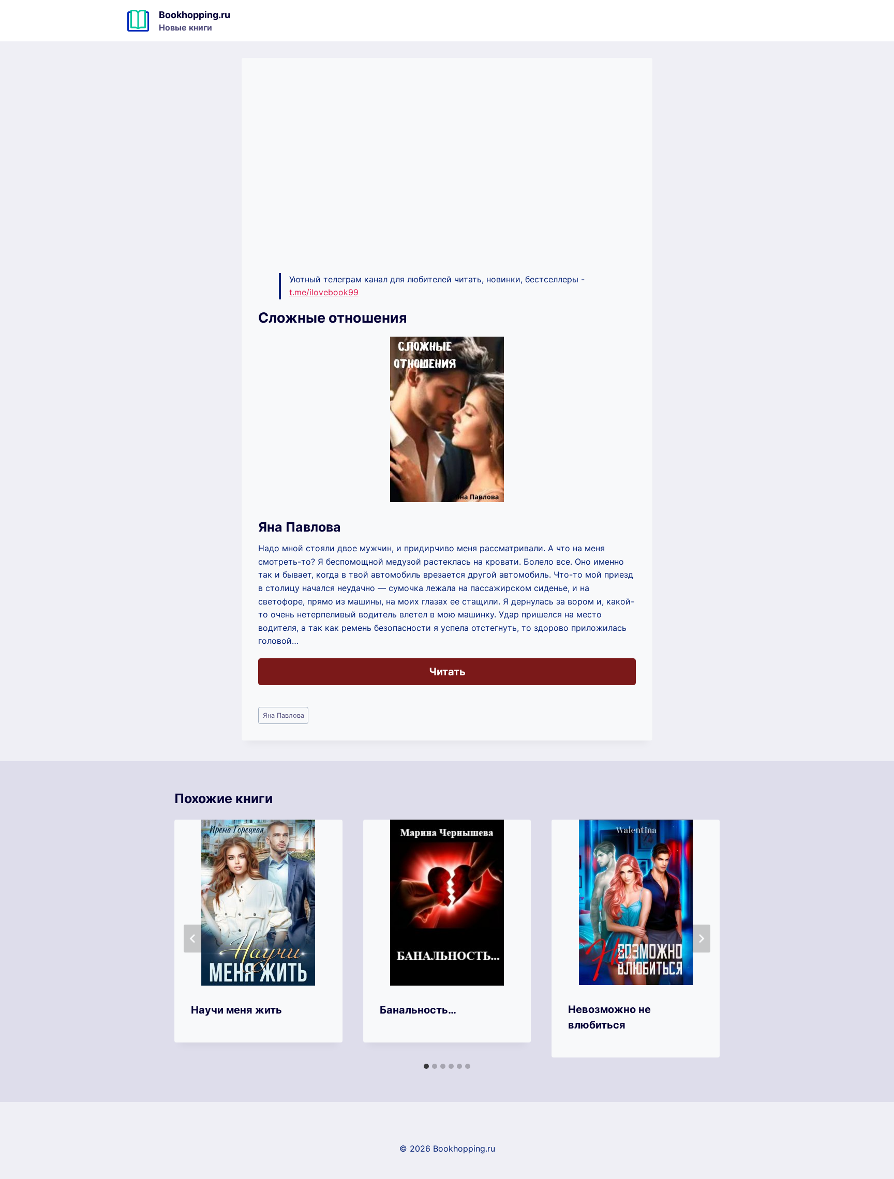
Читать (447, 672)
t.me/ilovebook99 (324, 292)
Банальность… (418, 1010)
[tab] (426, 1066)
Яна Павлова (283, 715)
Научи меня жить (236, 1010)
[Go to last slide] (193, 939)
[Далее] (701, 939)
